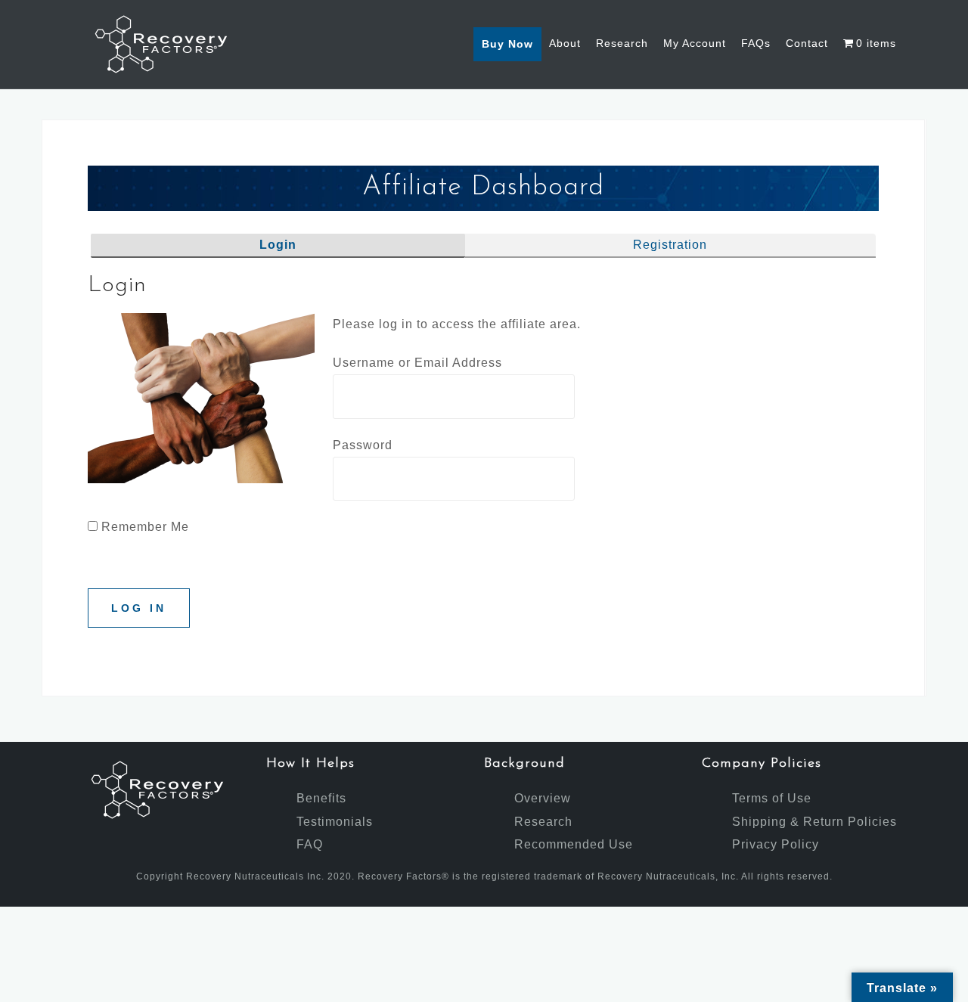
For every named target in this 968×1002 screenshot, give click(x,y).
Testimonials (334, 821)
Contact (807, 43)
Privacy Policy (775, 844)
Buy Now (507, 44)
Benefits (321, 798)
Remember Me (143, 526)
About (565, 43)
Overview (542, 798)
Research (622, 43)
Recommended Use (573, 844)
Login (277, 244)
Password (362, 445)
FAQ (309, 844)
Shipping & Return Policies (814, 821)
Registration (670, 244)
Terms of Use (771, 798)
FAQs (756, 43)
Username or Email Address (417, 362)
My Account (694, 43)
